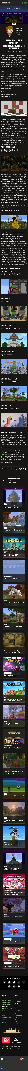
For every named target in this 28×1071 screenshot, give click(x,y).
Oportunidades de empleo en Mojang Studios (6, 1013)
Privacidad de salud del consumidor (18, 1061)
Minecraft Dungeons (6, 1000)
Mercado (17, 997)
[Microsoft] (24, 1059)
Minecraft (4, 997)
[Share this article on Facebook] (24, 469)
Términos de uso (4, 1063)
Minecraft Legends (6, 1002)
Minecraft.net (5, 454)
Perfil (16, 1021)
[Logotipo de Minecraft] (6, 3)
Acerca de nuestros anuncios (7, 1066)
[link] (4, 982)
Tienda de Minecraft (19, 999)
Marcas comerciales (13, 1063)
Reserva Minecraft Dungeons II (13, 10)
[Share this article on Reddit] (20, 469)
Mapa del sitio (18, 1012)
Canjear (16, 1023)
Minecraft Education (6, 1004)
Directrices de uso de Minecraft (6, 1049)
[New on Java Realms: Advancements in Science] (14, 108)
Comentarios (18, 1010)
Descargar (17, 1013)
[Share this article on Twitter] (16, 469)
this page (20, 454)
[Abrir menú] (25, 2)
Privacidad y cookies (5, 1061)
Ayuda (16, 1008)
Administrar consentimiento (18, 1049)
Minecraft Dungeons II (7, 999)
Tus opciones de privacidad (9, 1068)
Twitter (19, 459)
